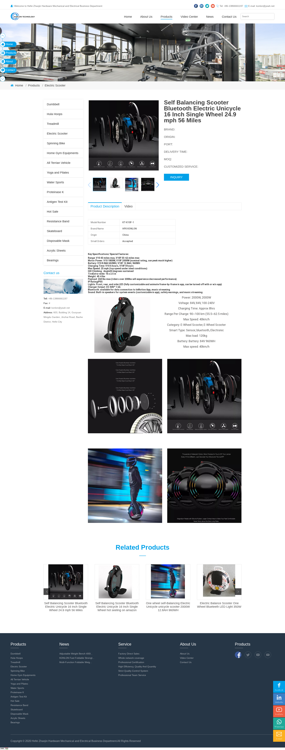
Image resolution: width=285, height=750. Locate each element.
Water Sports (55, 182)
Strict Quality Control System (133, 670)
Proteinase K (55, 192)
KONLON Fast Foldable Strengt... (76, 658)
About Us (146, 16)
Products (166, 16)
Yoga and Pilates (58, 172)
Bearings (53, 260)
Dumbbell (53, 104)
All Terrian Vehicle (58, 162)
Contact (10, 70)
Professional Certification (131, 662)
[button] (157, 185)
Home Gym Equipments (62, 153)
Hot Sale (52, 211)
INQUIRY (176, 177)
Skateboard (54, 231)
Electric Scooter (55, 85)
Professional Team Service (132, 675)
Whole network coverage (131, 658)
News (210, 16)
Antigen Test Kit (57, 201)
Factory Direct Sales (128, 653)
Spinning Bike (56, 143)
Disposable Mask (58, 241)
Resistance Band (58, 221)
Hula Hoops (54, 114)
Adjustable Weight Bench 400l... (76, 653)
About (9, 61)
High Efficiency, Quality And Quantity (137, 666)
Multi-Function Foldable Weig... (75, 662)
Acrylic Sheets (56, 250)
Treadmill (53, 123)
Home (128, 16)
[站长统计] (4, 748)
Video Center (189, 16)
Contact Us (229, 16)
